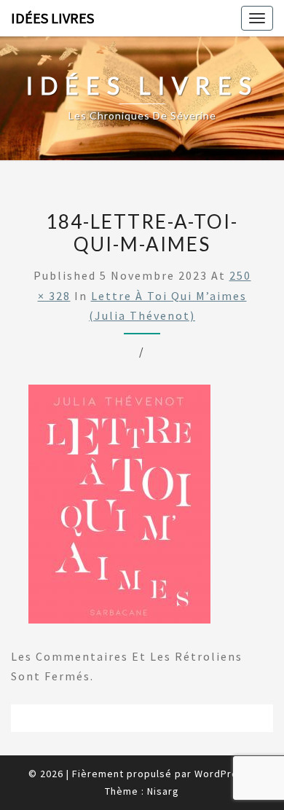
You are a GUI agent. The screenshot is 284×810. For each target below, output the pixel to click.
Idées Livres (52, 18)
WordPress (222, 773)
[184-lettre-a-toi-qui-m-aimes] (119, 508)
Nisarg (163, 791)
